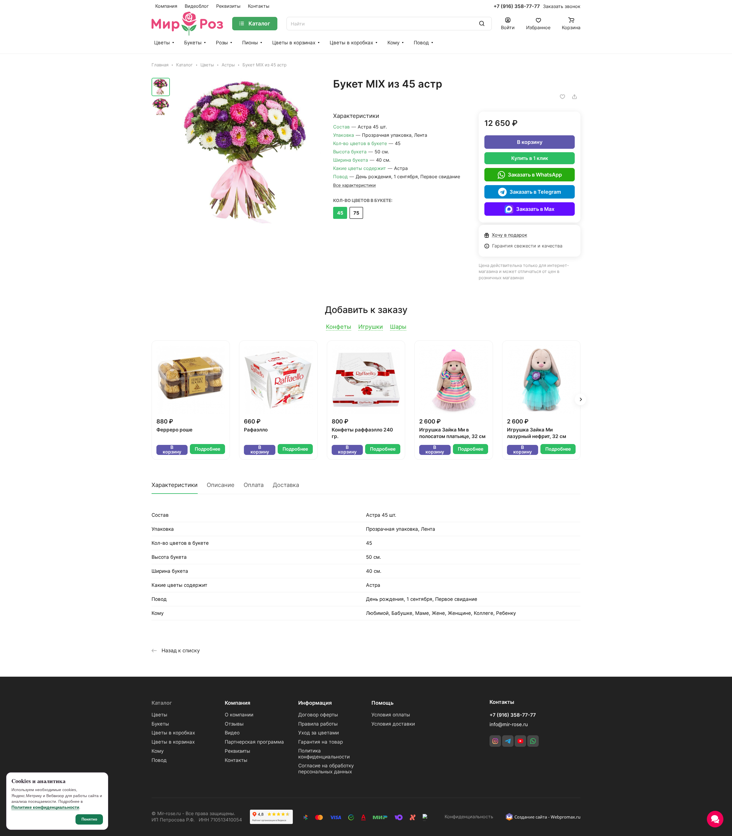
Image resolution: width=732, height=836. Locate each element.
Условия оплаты (390, 715)
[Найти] (482, 23)
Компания (237, 703)
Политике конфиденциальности (45, 807)
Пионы (250, 42)
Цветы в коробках (351, 42)
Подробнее (207, 449)
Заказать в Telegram (535, 192)
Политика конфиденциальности (324, 754)
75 (356, 213)
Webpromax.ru (565, 817)
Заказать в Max (535, 209)
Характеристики (175, 485)
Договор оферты (318, 715)
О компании (239, 715)
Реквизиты (237, 751)
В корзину (529, 142)
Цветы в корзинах (293, 42)
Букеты (193, 42)
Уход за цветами (318, 733)
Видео (232, 733)
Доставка (286, 485)
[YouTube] (520, 741)
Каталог (162, 703)
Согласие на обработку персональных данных (326, 768)
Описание (220, 485)
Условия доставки (393, 724)
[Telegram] (508, 741)
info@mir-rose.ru (509, 724)
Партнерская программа (254, 742)
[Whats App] (533, 741)
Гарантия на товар (320, 742)
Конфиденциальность (469, 816)
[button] (580, 399)
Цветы (162, 42)
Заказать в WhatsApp (535, 175)
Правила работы (318, 724)
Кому (393, 42)
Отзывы (234, 724)
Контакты (236, 760)
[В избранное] (562, 97)
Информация (315, 703)
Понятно (89, 819)
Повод (421, 42)
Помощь (382, 703)
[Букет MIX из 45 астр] (247, 152)
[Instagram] (495, 741)
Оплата (254, 485)
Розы (222, 42)
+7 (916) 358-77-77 (517, 6)
